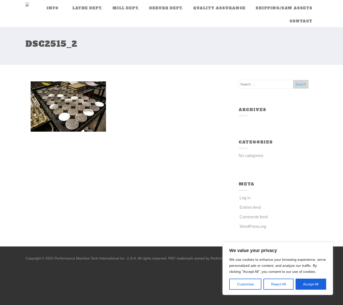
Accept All (310, 284)
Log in (245, 198)
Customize (245, 284)
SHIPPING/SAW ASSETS (284, 8)
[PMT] (27, 5)
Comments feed (254, 217)
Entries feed (250, 207)
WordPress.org (253, 226)
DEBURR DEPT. (166, 8)
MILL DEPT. (125, 8)
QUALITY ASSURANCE (219, 8)
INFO (52, 8)
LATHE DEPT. (87, 8)
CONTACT (301, 21)
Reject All (278, 284)
